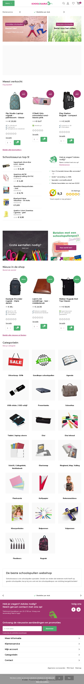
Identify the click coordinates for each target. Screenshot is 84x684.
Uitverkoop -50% (15, 375)
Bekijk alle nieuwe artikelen (14, 335)
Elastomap (43, 465)
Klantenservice (8, 12)
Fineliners (17, 558)
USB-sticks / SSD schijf (17, 405)
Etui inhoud (70, 435)
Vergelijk (9, 138)
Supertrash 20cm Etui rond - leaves (22, 163)
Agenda (69, 375)
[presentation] (21, 12)
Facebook (73, 609)
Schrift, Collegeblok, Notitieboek (17, 466)
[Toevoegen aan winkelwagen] (17, 142)
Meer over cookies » (42, 682)
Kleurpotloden (17, 528)
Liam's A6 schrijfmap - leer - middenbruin (40, 301)
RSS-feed (70, 668)
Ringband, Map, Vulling (70, 465)
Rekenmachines (70, 498)
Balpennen (43, 528)
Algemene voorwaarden (56, 668)
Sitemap (78, 668)
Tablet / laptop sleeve (17, 435)
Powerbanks (43, 405)
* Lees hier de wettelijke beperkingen (15, 633)
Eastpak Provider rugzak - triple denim (14, 301)
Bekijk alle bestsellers (12, 150)
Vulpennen (69, 528)
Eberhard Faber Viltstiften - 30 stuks (22, 199)
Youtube (78, 609)
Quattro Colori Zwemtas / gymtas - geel (23, 212)
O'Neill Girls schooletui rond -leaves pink (40, 115)
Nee (69, 678)
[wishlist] (73, 3)
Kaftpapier (43, 498)
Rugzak (43, 558)
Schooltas (69, 405)
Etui (43, 435)
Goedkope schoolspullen (43, 375)
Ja (59, 678)
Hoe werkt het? (66, 246)
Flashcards (17, 498)
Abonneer (50, 629)
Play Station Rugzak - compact (68, 114)
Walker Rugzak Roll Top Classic (68, 300)
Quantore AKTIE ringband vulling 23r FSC (23, 175)
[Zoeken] (64, 3)
